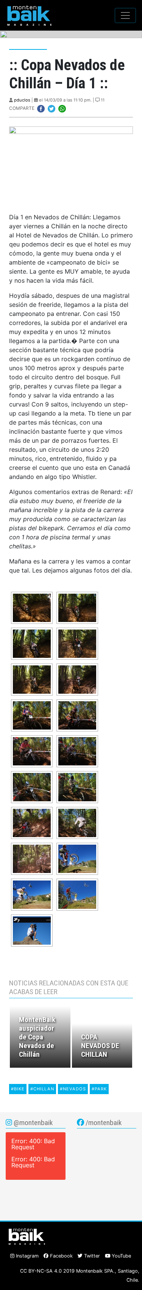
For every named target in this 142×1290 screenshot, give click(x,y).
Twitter (91, 1256)
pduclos (22, 100)
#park (99, 1088)
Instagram (26, 1256)
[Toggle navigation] (125, 15)
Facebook (60, 1256)
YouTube (120, 1256)
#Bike (18, 1088)
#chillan (42, 1088)
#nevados (73, 1088)
